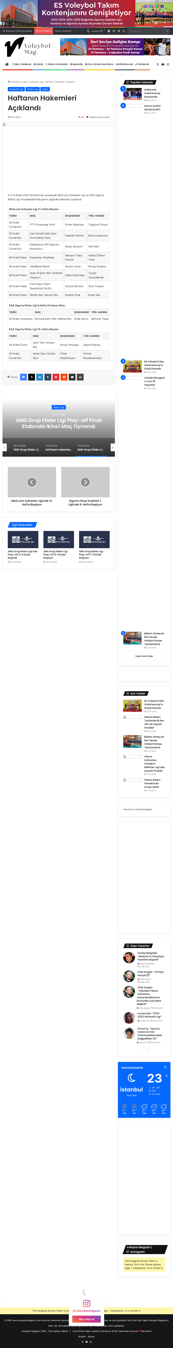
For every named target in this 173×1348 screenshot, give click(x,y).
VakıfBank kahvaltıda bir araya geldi (59, 423)
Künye (91, 1336)
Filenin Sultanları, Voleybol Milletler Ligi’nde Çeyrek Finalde (154, 763)
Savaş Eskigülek (147, 963)
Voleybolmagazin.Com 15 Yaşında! (154, 381)
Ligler (39, 64)
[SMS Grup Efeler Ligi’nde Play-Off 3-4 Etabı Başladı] (23, 539)
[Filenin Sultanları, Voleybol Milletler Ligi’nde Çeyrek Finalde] (132, 761)
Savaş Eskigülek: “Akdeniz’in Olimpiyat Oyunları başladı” (151, 956)
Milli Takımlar (23, 64)
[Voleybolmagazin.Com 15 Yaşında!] (132, 502)
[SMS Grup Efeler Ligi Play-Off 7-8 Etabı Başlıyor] (94, 539)
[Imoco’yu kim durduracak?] (132, 231)
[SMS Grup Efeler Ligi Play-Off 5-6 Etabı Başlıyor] (58, 539)
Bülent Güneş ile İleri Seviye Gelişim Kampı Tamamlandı (154, 639)
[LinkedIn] (39, 377)
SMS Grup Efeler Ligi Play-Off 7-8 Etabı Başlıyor (91, 554)
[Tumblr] (47, 377)
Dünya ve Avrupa (57, 64)
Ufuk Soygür (145, 979)
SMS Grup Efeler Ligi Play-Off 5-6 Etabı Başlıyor (55, 554)
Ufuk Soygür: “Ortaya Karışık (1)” (151, 973)
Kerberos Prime (110, 1331)
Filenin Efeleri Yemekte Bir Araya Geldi (152, 783)
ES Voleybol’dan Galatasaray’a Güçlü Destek (154, 365)
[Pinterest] (56, 377)
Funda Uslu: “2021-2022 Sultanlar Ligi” (150, 1015)
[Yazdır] (80, 377)
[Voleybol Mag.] (29, 47)
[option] (59, 423)
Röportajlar (125, 64)
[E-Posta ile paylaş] (72, 377)
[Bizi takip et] (86, 1305)
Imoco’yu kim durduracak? (152, 107)
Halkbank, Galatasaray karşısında (152, 93)
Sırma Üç (143, 1042)
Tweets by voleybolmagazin (137, 809)
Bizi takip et (86, 1319)
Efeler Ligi (32, 89)
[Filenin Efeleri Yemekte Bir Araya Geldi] (132, 784)
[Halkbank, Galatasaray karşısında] (132, 94)
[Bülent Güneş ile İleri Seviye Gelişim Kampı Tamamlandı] (132, 638)
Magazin (77, 64)
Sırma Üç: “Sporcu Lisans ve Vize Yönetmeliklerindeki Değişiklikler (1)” (150, 1033)
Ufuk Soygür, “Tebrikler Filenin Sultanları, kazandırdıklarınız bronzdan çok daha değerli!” (149, 996)
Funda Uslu (145, 1021)
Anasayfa (15, 81)
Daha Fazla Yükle (144, 656)
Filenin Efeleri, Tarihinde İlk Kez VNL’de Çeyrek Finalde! (154, 722)
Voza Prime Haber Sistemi (86, 1331)
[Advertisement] (144, 877)
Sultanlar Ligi (36, 81)
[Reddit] (64, 377)
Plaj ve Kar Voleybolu (100, 64)
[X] (31, 377)
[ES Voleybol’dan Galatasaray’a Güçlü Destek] (132, 366)
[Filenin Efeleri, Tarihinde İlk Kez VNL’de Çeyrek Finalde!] (132, 721)
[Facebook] (23, 377)
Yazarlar (143, 64)
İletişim (82, 1336)
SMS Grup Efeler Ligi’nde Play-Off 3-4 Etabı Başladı (22, 554)
